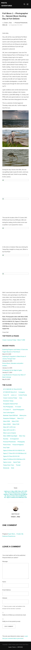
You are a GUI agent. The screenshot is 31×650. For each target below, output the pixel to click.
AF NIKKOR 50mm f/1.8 (10, 392)
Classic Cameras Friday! (10, 398)
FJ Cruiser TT (7, 409)
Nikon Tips (22, 436)
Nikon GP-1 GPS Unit (9, 427)
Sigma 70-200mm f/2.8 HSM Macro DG (14, 459)
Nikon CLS (20, 418)
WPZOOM (20, 647)
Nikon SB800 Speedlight (10, 436)
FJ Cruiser (18, 406)
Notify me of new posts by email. (11, 621)
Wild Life (4, 25)
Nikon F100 (16, 424)
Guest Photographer (18, 409)
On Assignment (14, 438)
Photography (21, 441)
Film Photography (8, 406)
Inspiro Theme (12, 647)
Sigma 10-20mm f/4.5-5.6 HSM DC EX (14, 450)
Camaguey (22, 392)
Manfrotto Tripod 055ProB (10, 415)
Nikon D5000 (7, 424)
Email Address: (6, 590)
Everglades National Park (10, 403)
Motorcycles (23, 415)
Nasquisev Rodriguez (9, 418)
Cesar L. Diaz (8, 22)
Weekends (6, 468)
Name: (4, 581)
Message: (5, 561)
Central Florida (22, 395)
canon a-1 (14, 395)
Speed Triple (16, 462)
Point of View (7, 444)
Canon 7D (6, 395)
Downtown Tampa (8, 401)
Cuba (20, 398)
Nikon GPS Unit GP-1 (9, 430)
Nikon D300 (6, 421)
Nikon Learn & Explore (9, 433)
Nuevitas (5, 438)
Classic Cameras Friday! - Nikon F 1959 (13, 340)
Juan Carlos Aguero (8, 412)
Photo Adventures (6, 4)
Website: (4, 598)
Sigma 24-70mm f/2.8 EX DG (11, 456)
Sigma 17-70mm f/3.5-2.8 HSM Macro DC (15, 453)
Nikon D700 (15, 421)
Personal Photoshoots (21, 22)
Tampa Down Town (8, 465)
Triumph (18, 465)
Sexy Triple (6, 447)
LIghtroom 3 (7, 491)
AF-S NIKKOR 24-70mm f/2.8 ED (12, 389)
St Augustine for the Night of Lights (12, 370)
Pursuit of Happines (18, 444)
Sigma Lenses (7, 462)
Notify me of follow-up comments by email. (14, 615)
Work (12, 468)
